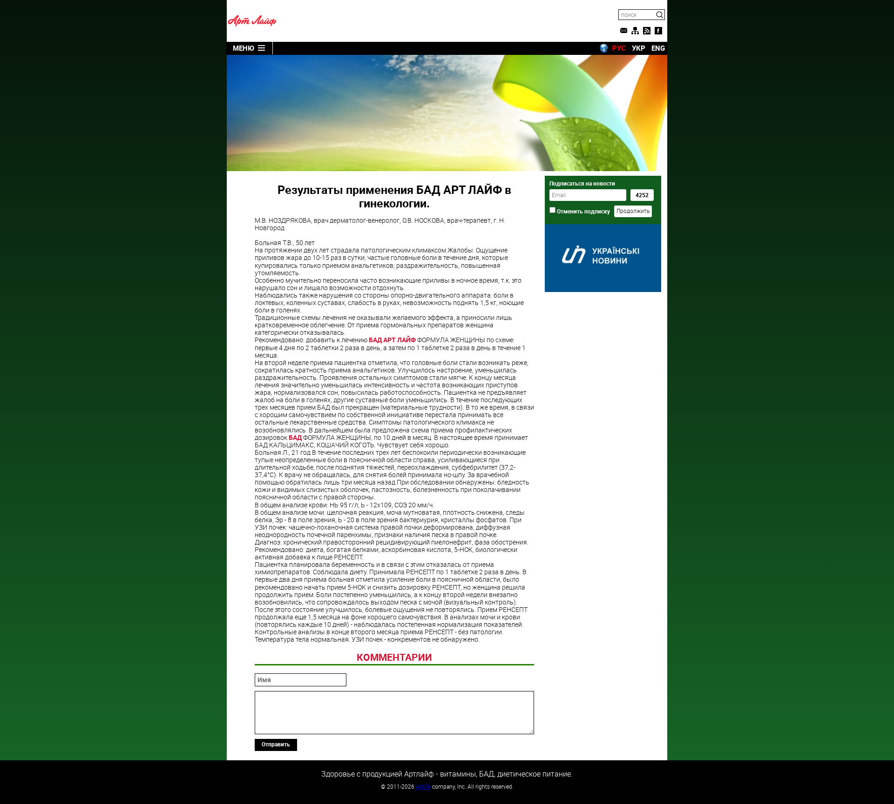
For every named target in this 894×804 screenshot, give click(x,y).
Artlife (423, 786)
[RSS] (646, 30)
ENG (658, 48)
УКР (638, 48)
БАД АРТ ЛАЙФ (392, 339)
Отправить (276, 744)
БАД (295, 437)
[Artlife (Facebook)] (658, 30)
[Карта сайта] (635, 30)
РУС (619, 48)
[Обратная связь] (623, 30)
